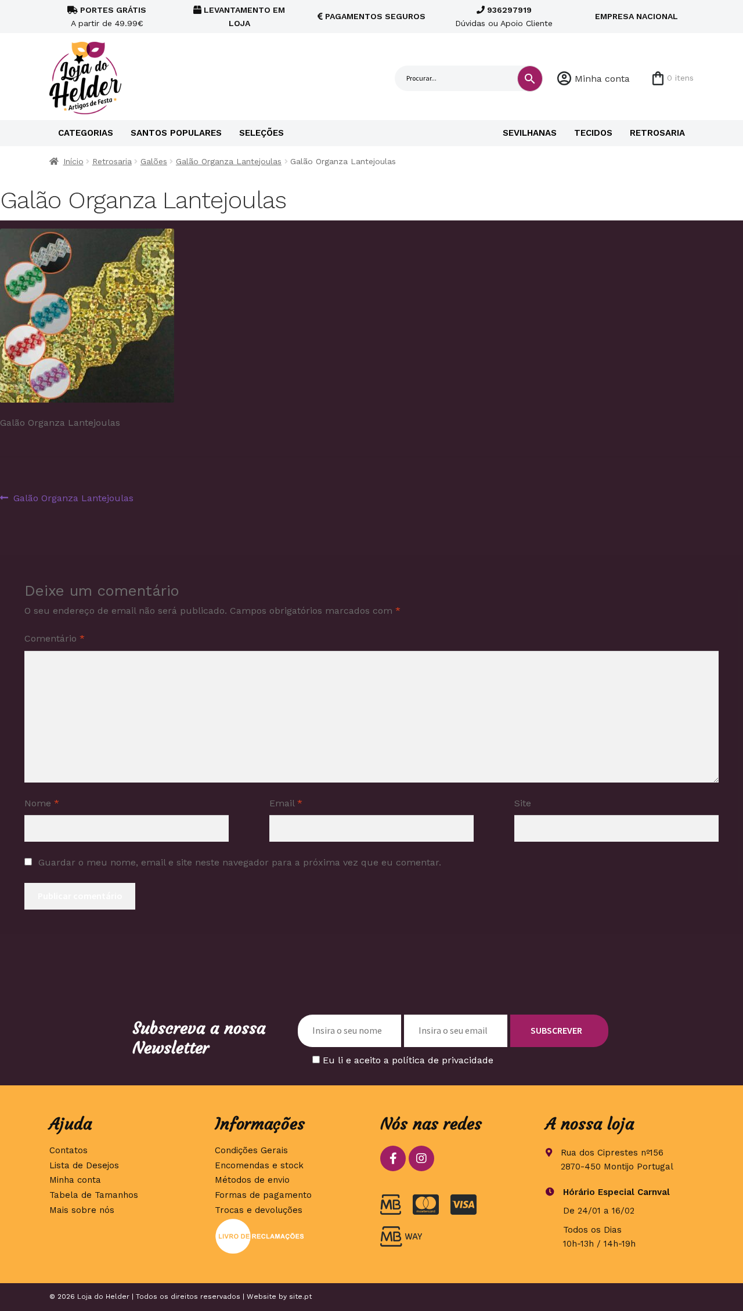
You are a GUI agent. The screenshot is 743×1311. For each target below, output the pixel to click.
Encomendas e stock (259, 1165)
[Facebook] (393, 1158)
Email (285, 803)
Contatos (68, 1150)
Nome (41, 803)
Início (73, 161)
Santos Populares (176, 133)
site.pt (300, 1296)
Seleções (261, 133)
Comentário (54, 638)
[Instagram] (421, 1158)
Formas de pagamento (263, 1195)
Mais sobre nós (81, 1210)
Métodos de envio (252, 1180)
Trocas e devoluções (258, 1210)
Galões (153, 161)
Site (522, 803)
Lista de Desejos (84, 1165)
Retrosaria (657, 133)
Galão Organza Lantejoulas (229, 161)
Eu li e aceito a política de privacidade (408, 1060)
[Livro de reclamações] (289, 1236)
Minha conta (602, 78)
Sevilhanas (530, 133)
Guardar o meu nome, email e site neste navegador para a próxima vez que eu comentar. (239, 862)
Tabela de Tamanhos (93, 1195)
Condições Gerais (251, 1150)
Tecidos (593, 133)
